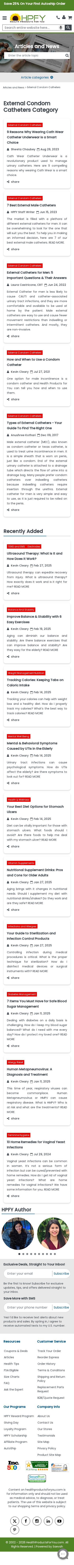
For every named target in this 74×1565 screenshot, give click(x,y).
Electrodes (34, 546)
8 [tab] (47, 1254)
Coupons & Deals (16, 1351)
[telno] (58, 17)
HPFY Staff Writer (22, 212)
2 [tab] (23, 1254)
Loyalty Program (15, 1429)
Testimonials (46, 1436)
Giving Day (11, 1423)
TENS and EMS (16, 546)
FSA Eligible (11, 1370)
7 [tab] (43, 1254)
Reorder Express (48, 1357)
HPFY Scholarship (15, 1436)
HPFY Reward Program (19, 1416)
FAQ (6, 1383)
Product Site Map (49, 1455)
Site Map (43, 1442)
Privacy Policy (46, 1448)
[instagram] (37, 1521)
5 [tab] (35, 1254)
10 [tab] (55, 1254)
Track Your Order (49, 1351)
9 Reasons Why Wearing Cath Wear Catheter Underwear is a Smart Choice (35, 137)
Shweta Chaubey (22, 149)
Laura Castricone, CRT (26, 285)
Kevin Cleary (19, 372)
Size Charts (11, 1377)
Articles (9, 1357)
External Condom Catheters (24, 125)
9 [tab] (51, 1254)
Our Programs (15, 1407)
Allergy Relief (15, 1062)
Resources (12, 1341)
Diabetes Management (22, 994)
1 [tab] (19, 1254)
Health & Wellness (18, 799)
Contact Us (45, 1423)
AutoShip (10, 1448)
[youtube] (59, 1521)
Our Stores (44, 1429)
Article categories (35, 77)
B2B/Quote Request (51, 1398)
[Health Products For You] (27, 18)
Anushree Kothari (23, 435)
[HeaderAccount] (64, 17)
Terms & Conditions (51, 1370)
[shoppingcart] (70, 17)
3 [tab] (27, 1254)
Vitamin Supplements (21, 863)
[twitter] (14, 1521)
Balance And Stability (21, 610)
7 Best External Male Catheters (31, 205)
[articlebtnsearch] (37, 61)
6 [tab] (39, 1254)
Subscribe (61, 1273)
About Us (43, 1416)
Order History (46, 1364)
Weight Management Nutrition (26, 673)
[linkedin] (48, 1521)
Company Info (48, 1407)
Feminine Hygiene (18, 1135)
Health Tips (11, 1364)
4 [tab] (31, 1254)
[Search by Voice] (60, 27)
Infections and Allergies (22, 926)
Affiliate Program (15, 1442)
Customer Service (51, 1341)
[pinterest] (14, 1529)
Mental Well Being (18, 736)
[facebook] (25, 1521)
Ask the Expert (13, 1390)
